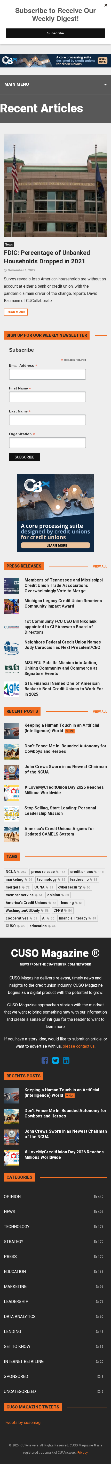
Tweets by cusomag (22, 1422)
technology (51, 879)
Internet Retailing (24, 1361)
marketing (19, 879)
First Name (20, 388)
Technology (16, 1226)
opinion (58, 895)
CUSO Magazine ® (55, 953)
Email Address (23, 365)
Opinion (12, 1196)
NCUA (16, 872)
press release (48, 872)
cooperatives (21, 918)
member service (24, 895)
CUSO (15, 926)
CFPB (62, 910)
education (42, 926)
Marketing (15, 1286)
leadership (83, 879)
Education (15, 1271)
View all (100, 566)
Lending (12, 1331)
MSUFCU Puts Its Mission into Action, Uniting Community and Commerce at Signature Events (61, 668)
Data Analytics (20, 1316)
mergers (17, 887)
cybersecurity (74, 887)
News (9, 244)
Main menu (16, 84)
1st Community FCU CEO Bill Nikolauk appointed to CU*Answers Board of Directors (61, 627)
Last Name (20, 411)
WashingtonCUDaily (27, 910)
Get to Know (17, 1346)
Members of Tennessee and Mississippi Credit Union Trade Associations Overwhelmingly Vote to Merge (64, 585)
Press (10, 1256)
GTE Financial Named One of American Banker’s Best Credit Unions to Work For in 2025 (64, 689)
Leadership (16, 1301)
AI (48, 918)
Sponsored (16, 1376)
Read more (15, 312)
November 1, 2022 (21, 270)
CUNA (43, 887)
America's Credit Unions (31, 903)
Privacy (82, 1452)
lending (72, 903)
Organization (22, 434)
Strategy (13, 1241)
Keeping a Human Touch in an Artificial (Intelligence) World (62, 728)
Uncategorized (20, 1391)
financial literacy (77, 918)
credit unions (87, 872)
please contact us (79, 1046)
